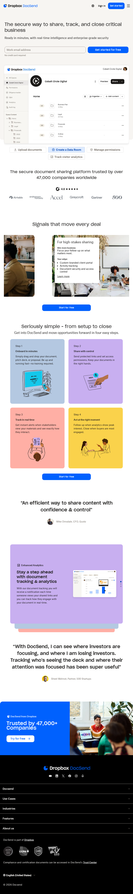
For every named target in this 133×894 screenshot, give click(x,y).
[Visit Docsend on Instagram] (76, 777)
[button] (108, 50)
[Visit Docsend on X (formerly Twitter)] (63, 777)
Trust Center (90, 862)
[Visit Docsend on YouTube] (50, 777)
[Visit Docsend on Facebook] (69, 777)
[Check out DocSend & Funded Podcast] (82, 777)
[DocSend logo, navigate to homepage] (20, 6)
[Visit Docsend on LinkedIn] (56, 777)
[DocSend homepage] (66, 768)
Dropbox (29, 839)
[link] (101, 6)
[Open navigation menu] (128, 6)
